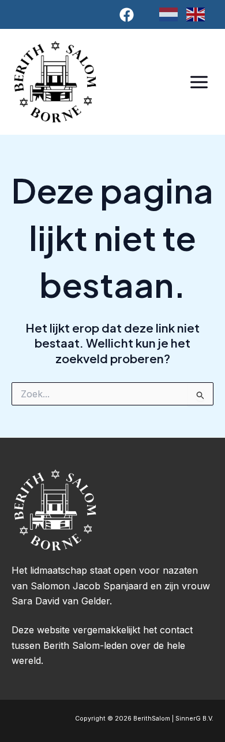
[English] (199, 14)
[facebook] (129, 15)
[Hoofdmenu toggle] (198, 82)
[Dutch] (172, 14)
